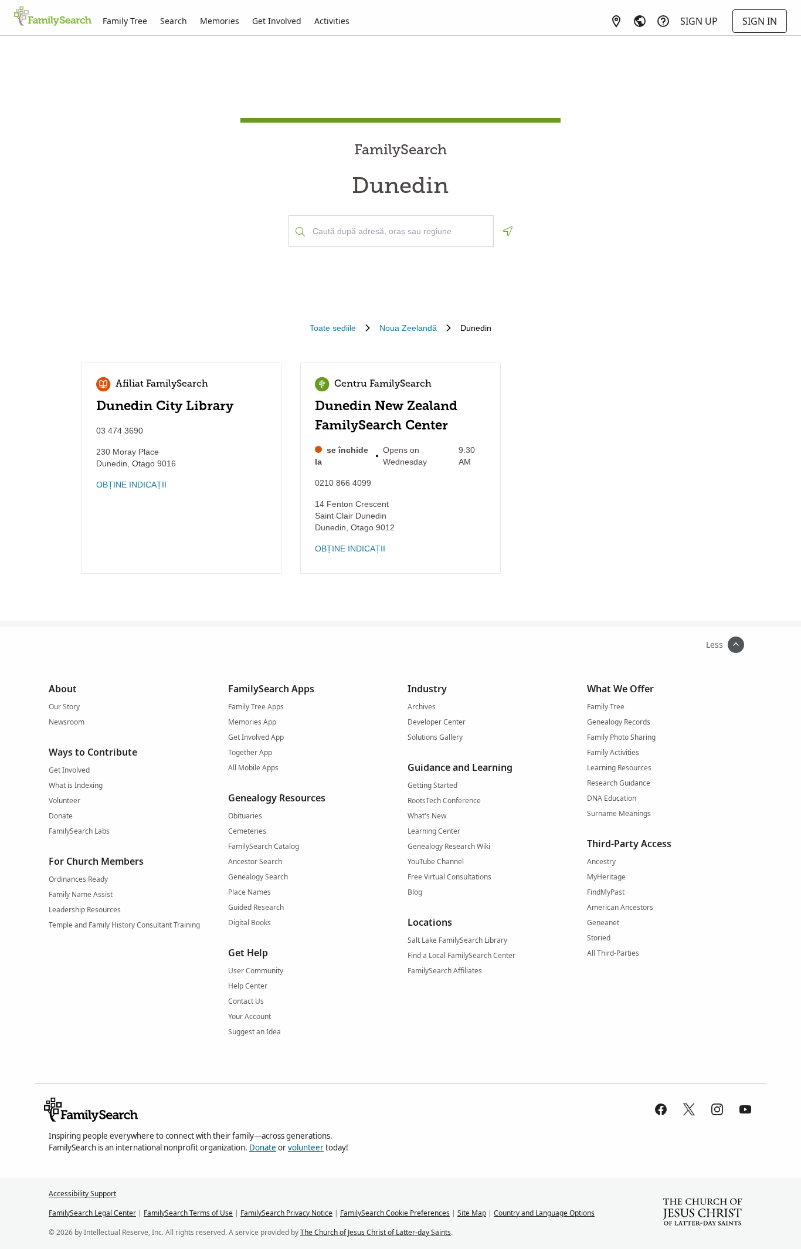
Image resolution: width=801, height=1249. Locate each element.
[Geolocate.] (507, 231)
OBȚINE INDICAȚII (131, 484)
